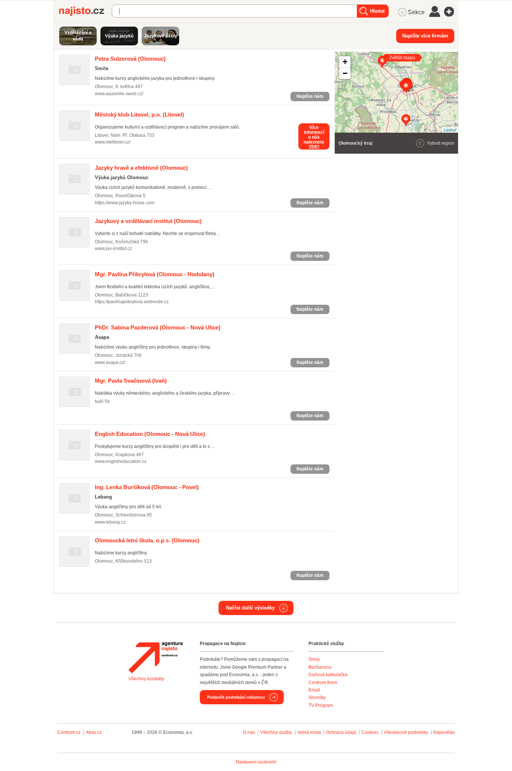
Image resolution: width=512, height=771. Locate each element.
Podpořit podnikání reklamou (236, 697)
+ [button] (345, 61)
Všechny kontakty (146, 678)
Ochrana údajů (341, 732)
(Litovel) (139, 114)
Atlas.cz (94, 732)
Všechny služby (276, 732)
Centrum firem (322, 682)
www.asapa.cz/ (110, 362)
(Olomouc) (130, 58)
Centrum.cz (69, 732)
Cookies (370, 732)
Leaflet (450, 130)
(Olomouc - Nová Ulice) (157, 327)
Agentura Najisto (156, 657)
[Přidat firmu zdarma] (451, 11)
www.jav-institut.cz (113, 248)
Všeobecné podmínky (406, 732)
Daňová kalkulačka (327, 674)
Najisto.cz (85, 11)
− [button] (345, 73)
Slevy (314, 659)
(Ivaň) (131, 380)
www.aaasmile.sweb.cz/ (119, 93)
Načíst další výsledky (250, 608)
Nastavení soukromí (256, 762)
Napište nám (309, 96)
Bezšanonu (320, 667)
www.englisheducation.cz (121, 461)
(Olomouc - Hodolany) (154, 274)
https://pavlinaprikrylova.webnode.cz (132, 301)
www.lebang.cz (110, 522)
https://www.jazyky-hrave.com (124, 202)
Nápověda (444, 732)
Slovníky (317, 697)
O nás (249, 732)
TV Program (320, 705)
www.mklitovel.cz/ (112, 142)
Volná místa (309, 732)
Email (314, 690)
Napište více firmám (425, 36)
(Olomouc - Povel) (147, 487)
